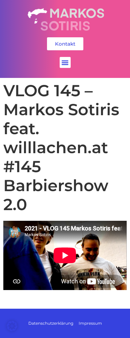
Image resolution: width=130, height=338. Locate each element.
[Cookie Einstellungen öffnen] (12, 329)
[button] (65, 62)
